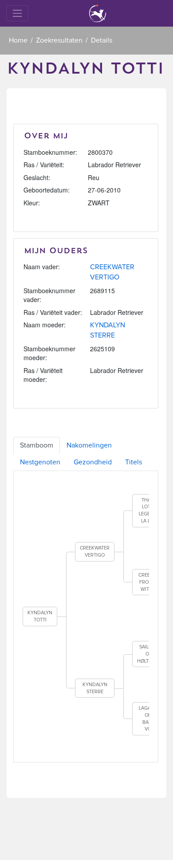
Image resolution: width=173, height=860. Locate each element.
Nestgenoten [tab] (40, 462)
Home (18, 40)
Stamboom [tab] (36, 445)
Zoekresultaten (59, 40)
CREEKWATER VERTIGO (95, 552)
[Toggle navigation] (17, 13)
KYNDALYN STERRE (95, 688)
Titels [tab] (133, 462)
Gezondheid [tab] (93, 462)
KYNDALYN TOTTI (40, 616)
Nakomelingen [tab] (89, 445)
